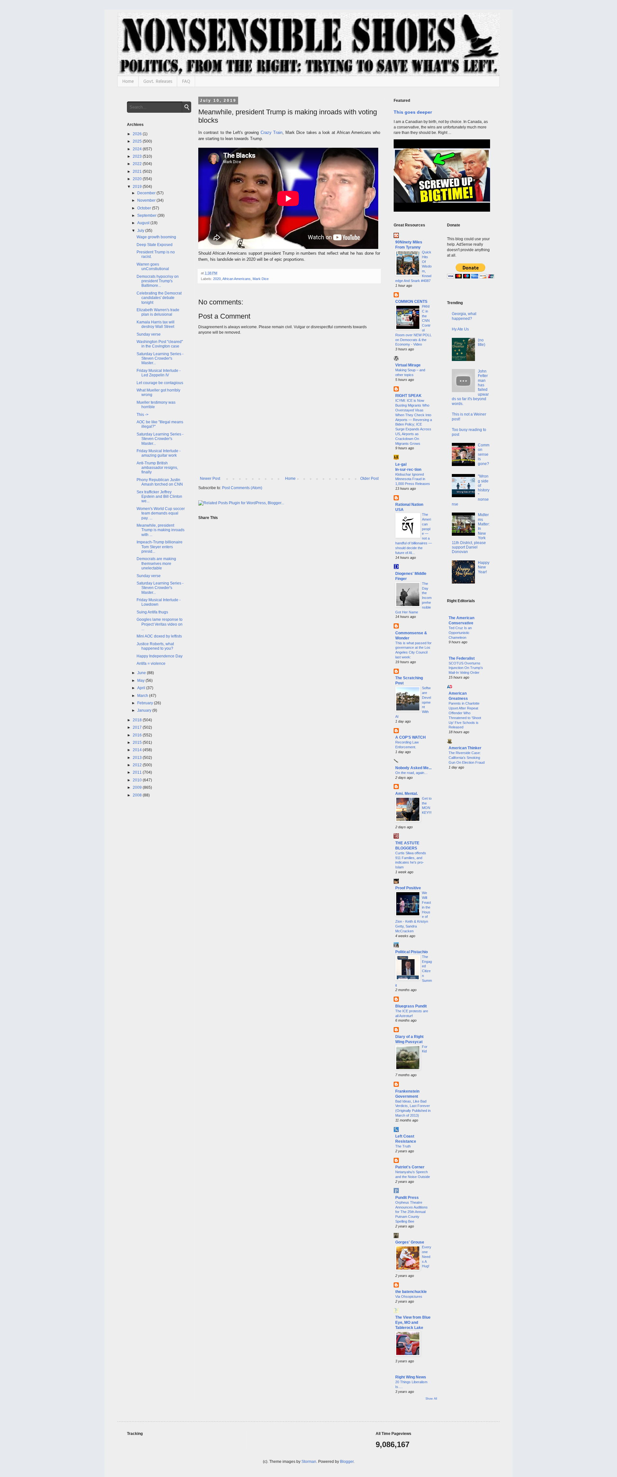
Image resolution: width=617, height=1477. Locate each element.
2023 (138, 156)
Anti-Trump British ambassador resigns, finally (157, 468)
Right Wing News (410, 1377)
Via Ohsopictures (408, 1296)
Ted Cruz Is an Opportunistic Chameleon (460, 632)
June (142, 673)
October (144, 208)
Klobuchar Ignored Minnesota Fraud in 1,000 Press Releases (412, 479)
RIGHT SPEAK (408, 395)
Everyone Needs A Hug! (426, 1256)
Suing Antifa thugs (152, 612)
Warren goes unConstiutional (153, 266)
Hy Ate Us (460, 329)
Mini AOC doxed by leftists (159, 636)
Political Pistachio (411, 952)
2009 (138, 787)
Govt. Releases (157, 81)
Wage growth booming (156, 237)
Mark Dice (261, 279)
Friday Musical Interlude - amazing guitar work (159, 453)
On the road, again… (411, 773)
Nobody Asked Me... (413, 768)
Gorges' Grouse (409, 1242)
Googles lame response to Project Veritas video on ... (160, 624)
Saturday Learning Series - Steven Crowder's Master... (160, 358)
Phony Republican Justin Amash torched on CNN (160, 482)
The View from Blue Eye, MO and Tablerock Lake (413, 1322)
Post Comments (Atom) (242, 488)
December (146, 193)
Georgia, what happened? (464, 316)
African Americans (236, 279)
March (143, 695)
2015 (138, 742)
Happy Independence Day (160, 656)
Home (128, 81)
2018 (138, 720)
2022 (138, 164)
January (144, 710)
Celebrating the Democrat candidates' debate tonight (159, 298)
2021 (138, 171)
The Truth (403, 1146)
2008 (138, 795)
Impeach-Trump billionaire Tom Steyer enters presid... (160, 547)
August (143, 223)
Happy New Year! (483, 567)
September (147, 215)
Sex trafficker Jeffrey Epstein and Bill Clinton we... (159, 497)
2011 (138, 772)
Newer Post (210, 478)
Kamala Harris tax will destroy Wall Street (155, 324)
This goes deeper (413, 112)
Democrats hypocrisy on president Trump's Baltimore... (158, 281)
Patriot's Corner (410, 1167)
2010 (138, 780)
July (141, 230)
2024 (138, 149)
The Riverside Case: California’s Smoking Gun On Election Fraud (467, 757)
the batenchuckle (411, 1291)
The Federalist (462, 658)
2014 (138, 750)
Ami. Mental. (406, 793)
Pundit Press (407, 1197)
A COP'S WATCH (410, 737)
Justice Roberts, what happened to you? (155, 646)
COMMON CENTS (411, 301)
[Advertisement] (468, 878)
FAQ (186, 81)
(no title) (481, 342)
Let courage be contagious (160, 383)
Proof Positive (408, 888)
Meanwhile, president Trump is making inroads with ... (160, 530)
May (141, 680)
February (145, 703)
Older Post (369, 478)
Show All (431, 1398)
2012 (138, 765)
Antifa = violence (151, 663)
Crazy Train (271, 132)
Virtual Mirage (408, 365)
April (141, 688)
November (146, 200)
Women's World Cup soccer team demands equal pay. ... (161, 513)
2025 (138, 141)
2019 (138, 186)
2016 (138, 735)
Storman (308, 1461)
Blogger (346, 1461)
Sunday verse (149, 334)
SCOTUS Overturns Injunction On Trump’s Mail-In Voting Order (466, 668)
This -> (142, 414)
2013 (138, 757)
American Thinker (465, 748)
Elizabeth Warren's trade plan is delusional (158, 312)
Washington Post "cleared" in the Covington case (160, 343)
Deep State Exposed (155, 244)
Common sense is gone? (483, 454)
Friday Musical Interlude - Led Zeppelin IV (159, 372)
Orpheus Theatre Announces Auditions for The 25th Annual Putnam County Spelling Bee (411, 1211)
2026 (138, 134)
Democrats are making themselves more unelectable (156, 563)
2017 (138, 727)
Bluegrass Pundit (411, 1006)
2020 (217, 279)
